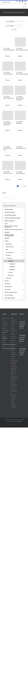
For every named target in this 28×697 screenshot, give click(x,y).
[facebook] (17, 1)
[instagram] (25, 1)
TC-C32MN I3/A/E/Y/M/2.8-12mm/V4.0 (20, 98)
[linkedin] (19, 1)
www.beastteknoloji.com (8, 348)
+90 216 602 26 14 (6, 2)
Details (8, 56)
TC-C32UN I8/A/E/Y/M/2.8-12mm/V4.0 (7, 123)
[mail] (25, 4)
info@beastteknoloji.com (8, 344)
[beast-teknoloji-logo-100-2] (9, 5)
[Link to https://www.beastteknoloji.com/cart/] (23, 6)
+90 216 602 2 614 (5, 332)
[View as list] (15, 29)
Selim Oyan (19, 421)
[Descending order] (21, 21)
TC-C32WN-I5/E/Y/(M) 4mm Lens (8, 148)
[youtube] (22, 1)
